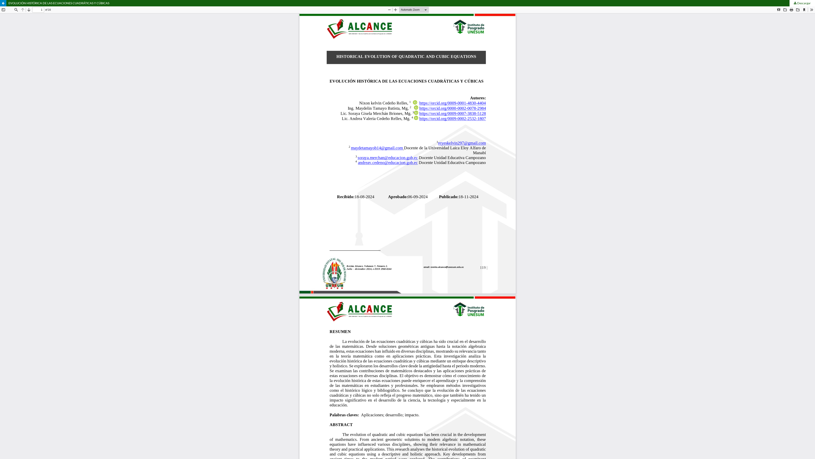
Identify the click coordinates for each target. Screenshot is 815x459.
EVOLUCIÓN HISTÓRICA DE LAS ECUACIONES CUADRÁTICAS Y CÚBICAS (58, 3)
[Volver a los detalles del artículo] (3, 3)
